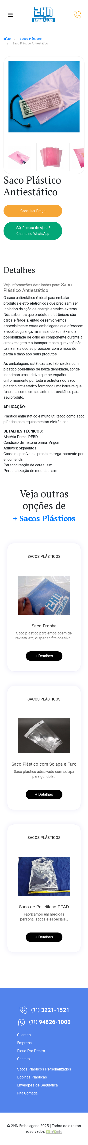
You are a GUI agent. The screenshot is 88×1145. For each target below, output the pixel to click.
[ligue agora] (77, 14)
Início (7, 38)
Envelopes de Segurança (37, 1085)
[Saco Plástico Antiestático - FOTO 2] (19, 157)
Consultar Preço (33, 211)
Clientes (24, 1035)
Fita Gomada (27, 1093)
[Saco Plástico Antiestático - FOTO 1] (44, 96)
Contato (23, 1059)
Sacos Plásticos (31, 38)
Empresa (24, 1043)
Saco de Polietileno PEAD (44, 906)
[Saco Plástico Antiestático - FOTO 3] (51, 157)
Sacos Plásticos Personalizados (44, 1069)
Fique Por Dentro (31, 1051)
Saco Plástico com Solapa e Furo (44, 764)
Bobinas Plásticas (32, 1077)
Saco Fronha (44, 626)
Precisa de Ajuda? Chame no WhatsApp (33, 231)
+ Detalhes (44, 656)
